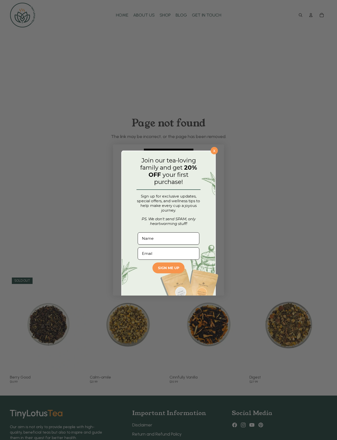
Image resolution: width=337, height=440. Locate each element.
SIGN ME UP (168, 268)
